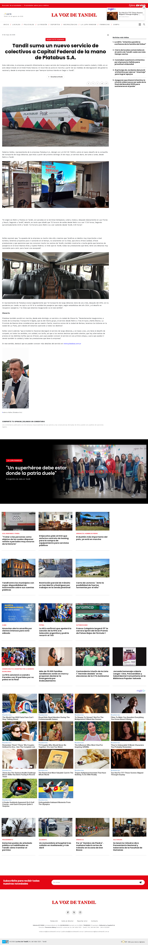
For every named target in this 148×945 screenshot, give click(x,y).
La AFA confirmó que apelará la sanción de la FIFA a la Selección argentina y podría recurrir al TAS (55, 632)
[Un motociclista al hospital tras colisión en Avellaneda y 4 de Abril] (55, 827)
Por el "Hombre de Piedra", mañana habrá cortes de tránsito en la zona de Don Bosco (89, 846)
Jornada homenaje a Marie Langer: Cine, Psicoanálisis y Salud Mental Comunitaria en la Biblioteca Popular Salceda (129, 675)
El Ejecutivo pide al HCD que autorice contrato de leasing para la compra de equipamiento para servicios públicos (54, 541)
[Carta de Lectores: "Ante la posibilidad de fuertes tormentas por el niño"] (92, 568)
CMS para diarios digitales (136, 942)
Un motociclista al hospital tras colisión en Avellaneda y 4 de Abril (55, 845)
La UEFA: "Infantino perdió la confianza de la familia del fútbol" (130, 43)
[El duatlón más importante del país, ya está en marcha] (92, 521)
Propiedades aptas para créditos (36, 5)
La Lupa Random (88, 24)
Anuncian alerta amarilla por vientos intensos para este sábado (17, 630)
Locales (16, 24)
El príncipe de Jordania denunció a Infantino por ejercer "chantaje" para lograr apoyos (130, 72)
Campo (116, 24)
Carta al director (67, 921)
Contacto (94, 921)
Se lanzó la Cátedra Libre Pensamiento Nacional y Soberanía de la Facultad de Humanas (127, 846)
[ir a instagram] (80, 912)
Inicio (6, 24)
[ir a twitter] (74, 912)
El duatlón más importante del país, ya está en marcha (91, 538)
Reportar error (82, 921)
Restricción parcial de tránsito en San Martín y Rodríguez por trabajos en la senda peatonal (54, 585)
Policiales (29, 24)
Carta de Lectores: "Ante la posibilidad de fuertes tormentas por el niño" (90, 585)
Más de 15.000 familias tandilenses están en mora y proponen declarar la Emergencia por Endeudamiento (53, 676)
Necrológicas (70, 24)
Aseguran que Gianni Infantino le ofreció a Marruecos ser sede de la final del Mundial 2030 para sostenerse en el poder (130, 83)
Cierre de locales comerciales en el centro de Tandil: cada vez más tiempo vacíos (130, 52)
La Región (42, 24)
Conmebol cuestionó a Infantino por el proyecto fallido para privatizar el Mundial (130, 62)
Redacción (54, 921)
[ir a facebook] (68, 912)
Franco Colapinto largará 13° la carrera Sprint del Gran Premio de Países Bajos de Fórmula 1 (92, 630)
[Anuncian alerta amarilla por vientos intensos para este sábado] (18, 612)
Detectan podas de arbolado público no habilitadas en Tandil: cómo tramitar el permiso (17, 846)
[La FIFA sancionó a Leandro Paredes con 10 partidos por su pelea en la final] (18, 656)
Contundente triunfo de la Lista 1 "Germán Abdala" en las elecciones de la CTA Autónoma (92, 673)
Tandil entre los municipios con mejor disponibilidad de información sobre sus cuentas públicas (18, 586)
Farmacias (105, 24)
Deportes (55, 24)
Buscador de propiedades (12, 5)
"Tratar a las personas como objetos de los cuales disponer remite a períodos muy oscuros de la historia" (18, 540)
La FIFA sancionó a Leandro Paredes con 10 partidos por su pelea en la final (18, 677)
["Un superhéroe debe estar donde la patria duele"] (98, 471)
